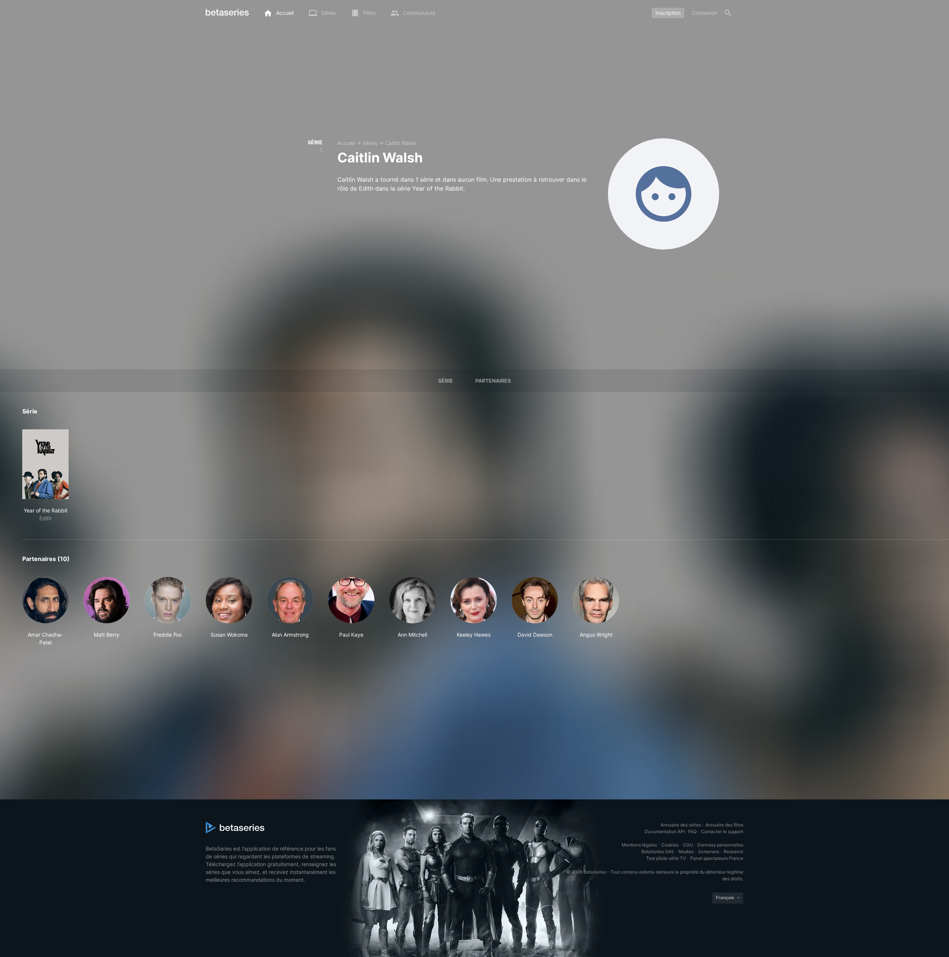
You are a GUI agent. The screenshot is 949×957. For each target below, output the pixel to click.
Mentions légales (639, 845)
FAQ (692, 831)
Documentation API (665, 831)
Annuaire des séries (681, 825)
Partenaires (493, 380)
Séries (370, 143)
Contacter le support (722, 831)
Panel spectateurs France (716, 858)
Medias (686, 851)
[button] (45, 611)
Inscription (668, 13)
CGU (688, 845)
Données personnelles (720, 845)
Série (445, 380)
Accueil (346, 143)
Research (733, 851)
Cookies (669, 845)
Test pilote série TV (666, 858)
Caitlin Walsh (400, 143)
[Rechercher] (728, 13)
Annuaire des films (724, 825)
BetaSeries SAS (657, 851)
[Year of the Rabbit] (45, 464)
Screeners (708, 851)
